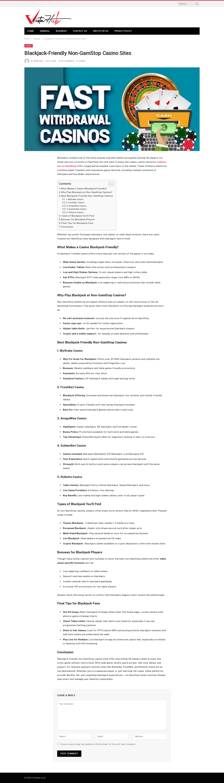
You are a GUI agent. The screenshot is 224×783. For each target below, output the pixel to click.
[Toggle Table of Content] (109, 184)
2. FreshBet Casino (75, 202)
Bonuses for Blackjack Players (78, 219)
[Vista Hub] (48, 17)
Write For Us (100, 31)
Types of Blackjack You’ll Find (77, 215)
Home (30, 31)
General (45, 31)
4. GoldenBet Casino (76, 209)
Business (61, 31)
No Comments (67, 61)
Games (29, 46)
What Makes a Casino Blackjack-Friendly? (84, 188)
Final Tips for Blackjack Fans (77, 223)
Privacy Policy (123, 31)
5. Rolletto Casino (75, 212)
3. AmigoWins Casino (76, 206)
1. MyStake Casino (74, 199)
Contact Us (80, 31)
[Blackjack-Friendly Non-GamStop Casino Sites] (112, 109)
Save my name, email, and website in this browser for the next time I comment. (98, 744)
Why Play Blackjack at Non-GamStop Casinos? (86, 192)
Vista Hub (38, 61)
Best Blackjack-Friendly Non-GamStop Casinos (87, 196)
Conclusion (67, 226)
